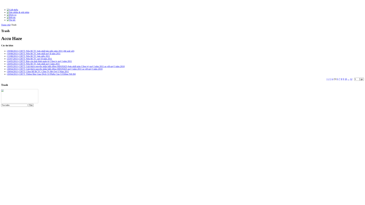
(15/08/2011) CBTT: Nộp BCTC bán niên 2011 (28, 56)
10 (346, 79)
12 (351, 79)
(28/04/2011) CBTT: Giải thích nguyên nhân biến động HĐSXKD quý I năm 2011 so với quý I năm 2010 (55, 69)
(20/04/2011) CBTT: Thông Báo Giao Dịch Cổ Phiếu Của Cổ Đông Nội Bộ (41, 74)
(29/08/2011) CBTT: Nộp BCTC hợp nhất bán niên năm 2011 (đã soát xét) (40, 51)
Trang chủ (5, 25)
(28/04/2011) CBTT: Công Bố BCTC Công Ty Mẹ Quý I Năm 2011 (38, 71)
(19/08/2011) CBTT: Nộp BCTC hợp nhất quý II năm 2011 (33, 53)
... (348, 79)
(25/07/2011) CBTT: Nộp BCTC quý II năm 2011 (29, 59)
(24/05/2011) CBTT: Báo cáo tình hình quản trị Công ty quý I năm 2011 (39, 61)
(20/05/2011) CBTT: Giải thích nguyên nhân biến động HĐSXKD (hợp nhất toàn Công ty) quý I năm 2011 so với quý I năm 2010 (66, 66)
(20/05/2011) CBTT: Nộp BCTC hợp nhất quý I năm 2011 (33, 64)
